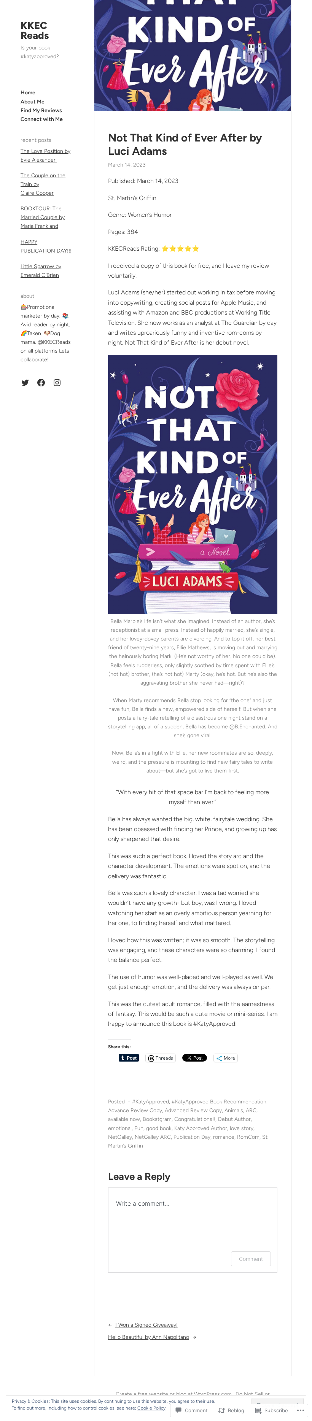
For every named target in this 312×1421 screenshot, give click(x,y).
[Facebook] (41, 382)
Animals (233, 1110)
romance (223, 1137)
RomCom (248, 1137)
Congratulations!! (194, 1119)
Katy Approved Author (200, 1128)
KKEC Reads (35, 30)
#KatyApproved (150, 1101)
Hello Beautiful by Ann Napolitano (148, 1337)
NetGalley (120, 1137)
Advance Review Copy (135, 1110)
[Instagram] (57, 382)
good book (159, 1128)
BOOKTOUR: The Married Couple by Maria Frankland (43, 217)
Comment (251, 1259)
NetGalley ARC (153, 1137)
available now (124, 1119)
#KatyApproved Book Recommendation (219, 1101)
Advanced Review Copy (193, 1110)
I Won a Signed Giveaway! (146, 1325)
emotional (120, 1128)
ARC (251, 1110)
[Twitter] (25, 382)
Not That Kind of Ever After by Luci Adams (185, 144)
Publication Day (192, 1137)
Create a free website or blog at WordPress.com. (174, 1394)
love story (241, 1128)
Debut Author (234, 1119)
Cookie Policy (151, 1408)
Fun (138, 1128)
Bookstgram (157, 1119)
